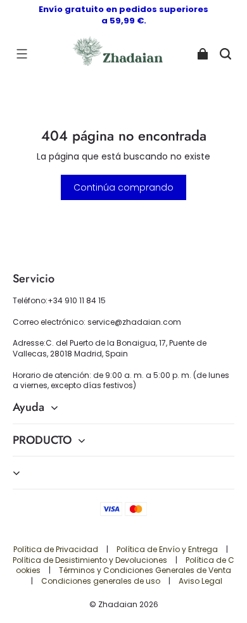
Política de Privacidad (56, 549)
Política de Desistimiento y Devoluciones (91, 560)
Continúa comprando (123, 187)
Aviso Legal (200, 581)
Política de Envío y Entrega (168, 549)
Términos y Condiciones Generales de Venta (145, 570)
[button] (21, 54)
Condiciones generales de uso (101, 581)
